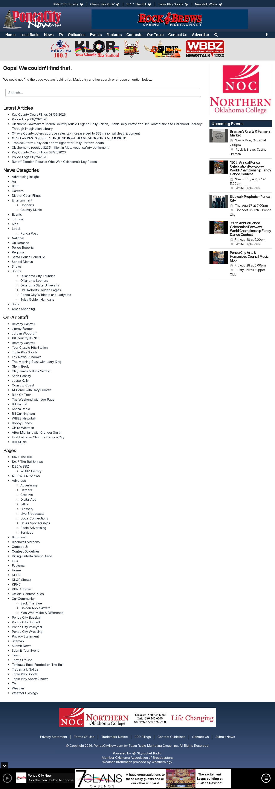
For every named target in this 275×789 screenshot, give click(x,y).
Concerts (27, 205)
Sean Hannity (21, 376)
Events (96, 35)
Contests (134, 35)
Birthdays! (19, 537)
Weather (18, 688)
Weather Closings (25, 693)
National (18, 238)
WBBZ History (30, 471)
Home (10, 35)
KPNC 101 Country (66, 4)
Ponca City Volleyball (27, 627)
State (16, 304)
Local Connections (34, 518)
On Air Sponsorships (35, 523)
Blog (15, 186)
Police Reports (23, 247)
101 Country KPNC (25, 338)
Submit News (21, 646)
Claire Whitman (23, 428)
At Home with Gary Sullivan (31, 390)
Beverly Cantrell (23, 324)
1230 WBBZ (20, 466)
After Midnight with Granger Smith (36, 432)
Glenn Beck (20, 366)
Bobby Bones (22, 423)
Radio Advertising (33, 528)
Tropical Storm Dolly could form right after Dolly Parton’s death (58, 143)
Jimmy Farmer (22, 329)
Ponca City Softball (26, 622)
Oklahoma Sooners (34, 281)
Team (16, 655)
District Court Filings (26, 196)
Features (114, 35)
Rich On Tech (22, 395)
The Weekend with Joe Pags (33, 399)
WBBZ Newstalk (24, 418)
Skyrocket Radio (148, 753)
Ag (14, 181)
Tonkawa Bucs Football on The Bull (37, 665)
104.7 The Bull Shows (27, 462)
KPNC (16, 584)
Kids (15, 224)
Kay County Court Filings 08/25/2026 (39, 152)
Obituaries (76, 35)
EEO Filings (142, 737)
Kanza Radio (21, 409)
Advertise (200, 35)
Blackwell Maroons (26, 542)
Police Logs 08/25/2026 (29, 157)
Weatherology (161, 762)
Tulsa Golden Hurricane (37, 299)
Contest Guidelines (26, 551)
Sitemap (18, 641)
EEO (15, 561)
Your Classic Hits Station (30, 347)
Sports (16, 271)
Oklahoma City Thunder (37, 276)
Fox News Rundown (26, 357)
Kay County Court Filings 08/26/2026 (39, 114)
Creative (26, 495)
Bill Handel (19, 404)
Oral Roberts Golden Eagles (40, 290)
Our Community (23, 599)
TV (60, 35)
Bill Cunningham (23, 414)
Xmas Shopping (23, 309)
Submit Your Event (25, 650)
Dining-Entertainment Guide (32, 556)
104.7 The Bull (137, 4)
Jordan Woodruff (24, 333)
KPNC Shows (22, 589)
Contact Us (177, 35)
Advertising (28, 485)
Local (16, 229)
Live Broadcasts (32, 514)
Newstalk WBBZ (206, 4)
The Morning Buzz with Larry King (36, 362)
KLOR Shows (21, 580)
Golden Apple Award (35, 608)
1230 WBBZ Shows (26, 476)
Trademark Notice (25, 669)
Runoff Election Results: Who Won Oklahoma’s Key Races (54, 162)
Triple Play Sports (171, 4)
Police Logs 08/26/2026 (29, 119)
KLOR (16, 575)
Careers (18, 191)
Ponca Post (29, 233)
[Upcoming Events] (218, 142)
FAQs (24, 504)
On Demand (20, 243)
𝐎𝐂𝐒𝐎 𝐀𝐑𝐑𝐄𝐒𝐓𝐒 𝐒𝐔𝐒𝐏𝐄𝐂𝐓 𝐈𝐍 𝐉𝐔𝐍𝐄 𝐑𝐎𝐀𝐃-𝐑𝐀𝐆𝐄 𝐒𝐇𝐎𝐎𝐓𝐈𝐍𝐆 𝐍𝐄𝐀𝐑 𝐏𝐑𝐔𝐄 (69, 138)
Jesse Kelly (20, 381)
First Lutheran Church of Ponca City (38, 437)
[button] (216, 35)
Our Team (155, 35)
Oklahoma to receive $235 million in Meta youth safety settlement (60, 147)
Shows (17, 266)
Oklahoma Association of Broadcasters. (144, 758)
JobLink (17, 219)
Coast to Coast (23, 385)
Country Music (31, 210)
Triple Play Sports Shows (30, 679)
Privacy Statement (25, 636)
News (49, 35)
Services (26, 532)
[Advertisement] (170, 19)
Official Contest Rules (28, 594)
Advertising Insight (25, 177)
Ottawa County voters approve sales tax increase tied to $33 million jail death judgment (76, 133)
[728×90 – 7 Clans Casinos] (153, 778)
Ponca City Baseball (26, 617)
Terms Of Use (22, 660)
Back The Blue (31, 603)
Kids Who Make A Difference (42, 613)
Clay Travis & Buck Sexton (31, 371)
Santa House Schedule (28, 257)
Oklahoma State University (39, 285)
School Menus (22, 262)
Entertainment (22, 200)
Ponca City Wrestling (27, 632)
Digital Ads (28, 499)
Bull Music (19, 442)
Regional (18, 252)
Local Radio (29, 35)
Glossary (26, 509)
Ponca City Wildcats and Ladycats (45, 295)
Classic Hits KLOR (103, 4)
